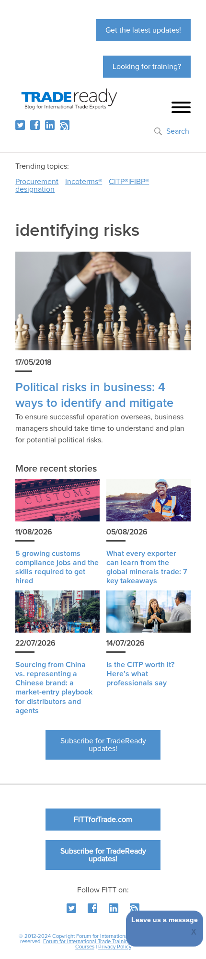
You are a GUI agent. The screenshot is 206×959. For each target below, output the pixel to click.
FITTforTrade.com (103, 819)
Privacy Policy (114, 946)
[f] (35, 125)
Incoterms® (83, 181)
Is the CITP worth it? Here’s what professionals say (140, 674)
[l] (50, 125)
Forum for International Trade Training (87, 941)
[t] (20, 125)
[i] (64, 125)
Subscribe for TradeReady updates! (103, 744)
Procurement (36, 181)
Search (177, 131)
